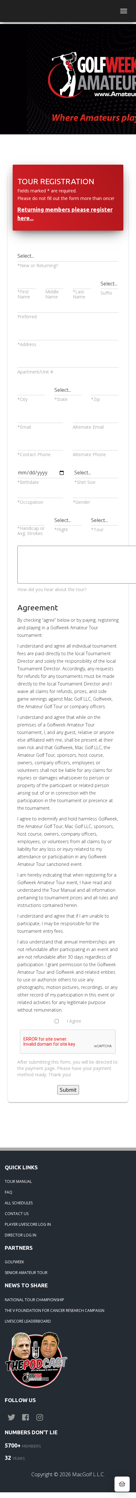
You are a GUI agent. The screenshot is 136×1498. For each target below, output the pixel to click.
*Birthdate (28, 482)
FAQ (8, 1192)
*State (61, 399)
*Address (26, 344)
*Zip (95, 399)
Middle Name (52, 294)
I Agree (74, 1021)
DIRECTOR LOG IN (20, 1235)
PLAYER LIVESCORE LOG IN (28, 1224)
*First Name (23, 294)
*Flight (61, 529)
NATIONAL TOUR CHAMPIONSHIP (34, 1299)
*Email (24, 427)
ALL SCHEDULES (19, 1203)
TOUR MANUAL (18, 1181)
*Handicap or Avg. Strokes (31, 531)
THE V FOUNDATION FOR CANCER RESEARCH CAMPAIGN (54, 1310)
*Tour (97, 529)
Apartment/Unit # (35, 371)
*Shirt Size (85, 482)
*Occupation (30, 502)
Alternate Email (88, 427)
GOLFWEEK (14, 1262)
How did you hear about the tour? (51, 589)
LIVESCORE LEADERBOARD (28, 1321)
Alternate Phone (89, 454)
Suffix (106, 293)
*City (22, 399)
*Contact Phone (34, 454)
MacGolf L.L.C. (88, 1474)
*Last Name (79, 294)
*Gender (81, 502)
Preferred (27, 316)
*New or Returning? (37, 265)
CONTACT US (16, 1213)
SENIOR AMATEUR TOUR (26, 1272)
